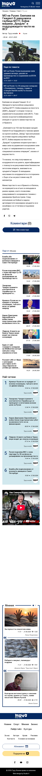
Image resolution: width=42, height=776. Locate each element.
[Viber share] (9, 216)
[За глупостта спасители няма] (21, 617)
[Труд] (21, 716)
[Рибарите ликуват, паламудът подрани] (21, 648)
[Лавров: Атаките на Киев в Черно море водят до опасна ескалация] (31, 334)
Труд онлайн (13, 33)
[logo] (8, 4)
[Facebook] (14, 762)
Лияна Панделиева (31, 635)
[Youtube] (21, 762)
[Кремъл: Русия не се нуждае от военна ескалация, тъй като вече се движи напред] (31, 304)
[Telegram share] (14, 216)
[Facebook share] (4, 216)
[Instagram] (27, 762)
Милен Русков (33, 703)
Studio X (26, 773)
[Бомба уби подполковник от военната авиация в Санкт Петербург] (31, 259)
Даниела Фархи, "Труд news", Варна (26, 668)
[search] (33, 3)
